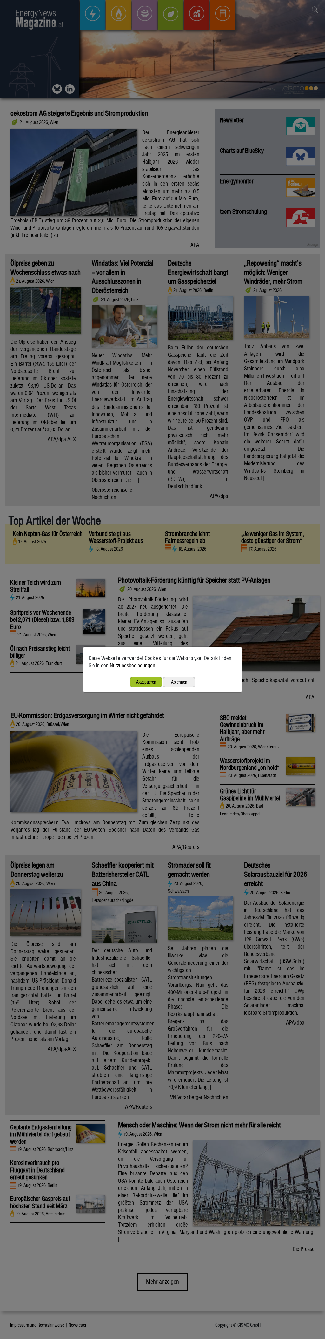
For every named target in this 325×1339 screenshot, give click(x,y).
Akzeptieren (146, 682)
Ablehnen (179, 682)
